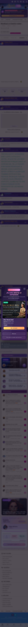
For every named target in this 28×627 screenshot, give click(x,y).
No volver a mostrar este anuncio (14, 337)
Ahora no (14, 333)
